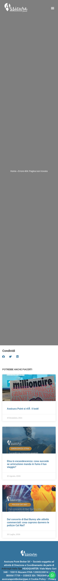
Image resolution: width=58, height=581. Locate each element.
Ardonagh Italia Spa (12, 568)
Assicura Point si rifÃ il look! (23, 408)
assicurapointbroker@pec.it (16, 579)
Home (13, 171)
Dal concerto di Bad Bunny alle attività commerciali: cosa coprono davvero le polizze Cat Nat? (28, 522)
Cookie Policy (38, 579)
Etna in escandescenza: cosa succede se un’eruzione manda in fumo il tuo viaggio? (28, 464)
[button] (52, 8)
